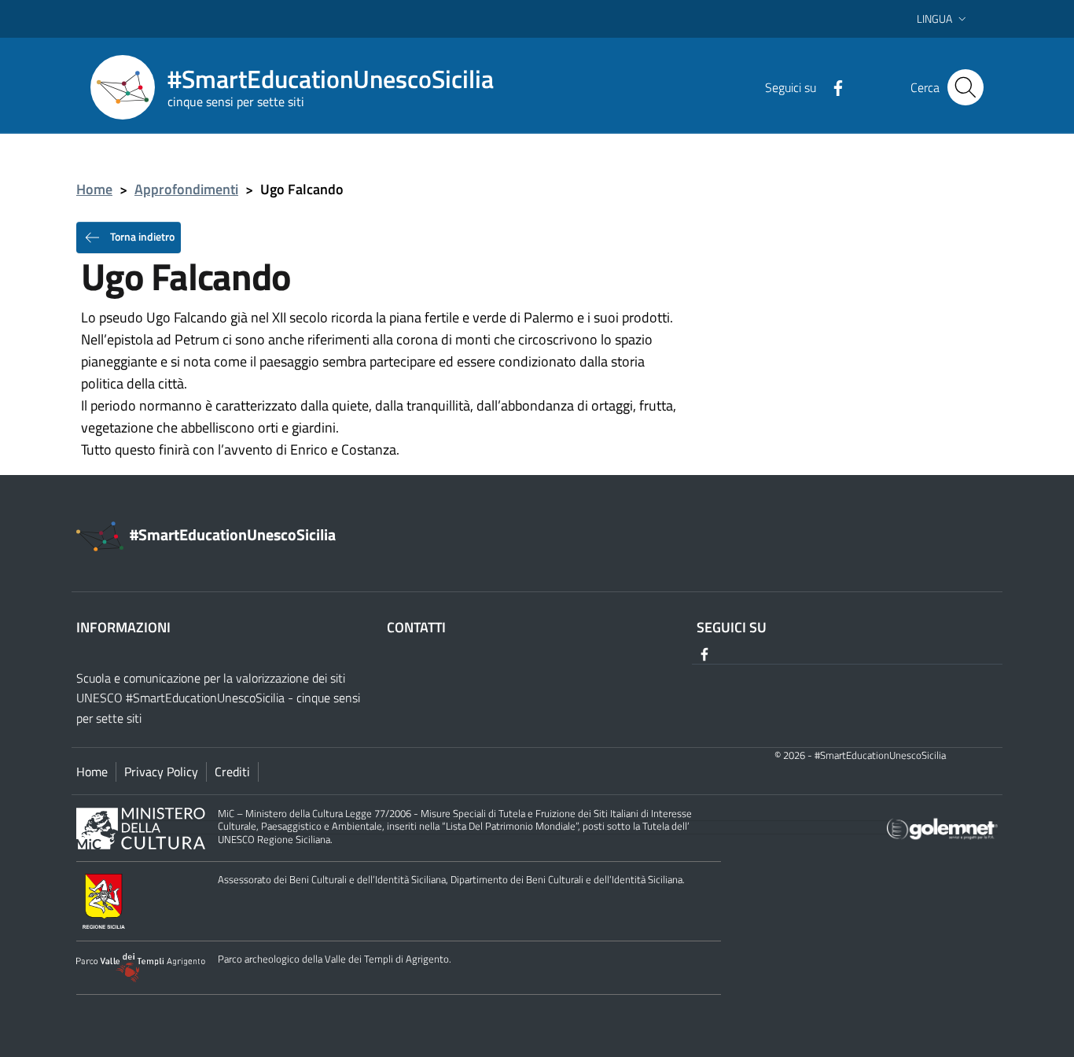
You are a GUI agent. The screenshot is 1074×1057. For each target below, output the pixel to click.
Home (94, 189)
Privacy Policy (161, 771)
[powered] (942, 827)
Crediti (232, 771)
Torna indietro (141, 235)
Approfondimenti (186, 189)
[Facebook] (832, 86)
